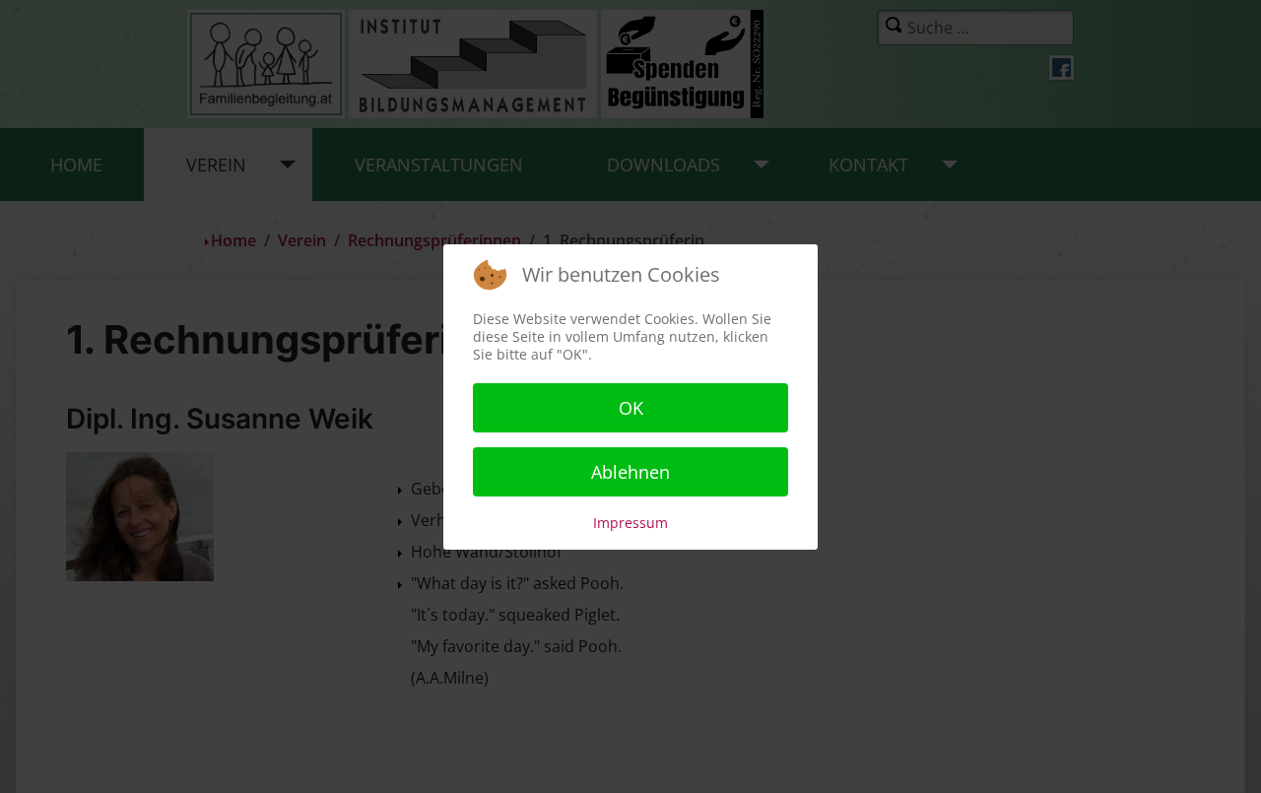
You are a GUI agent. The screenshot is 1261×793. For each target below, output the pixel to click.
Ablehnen (630, 472)
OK (631, 408)
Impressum (630, 522)
